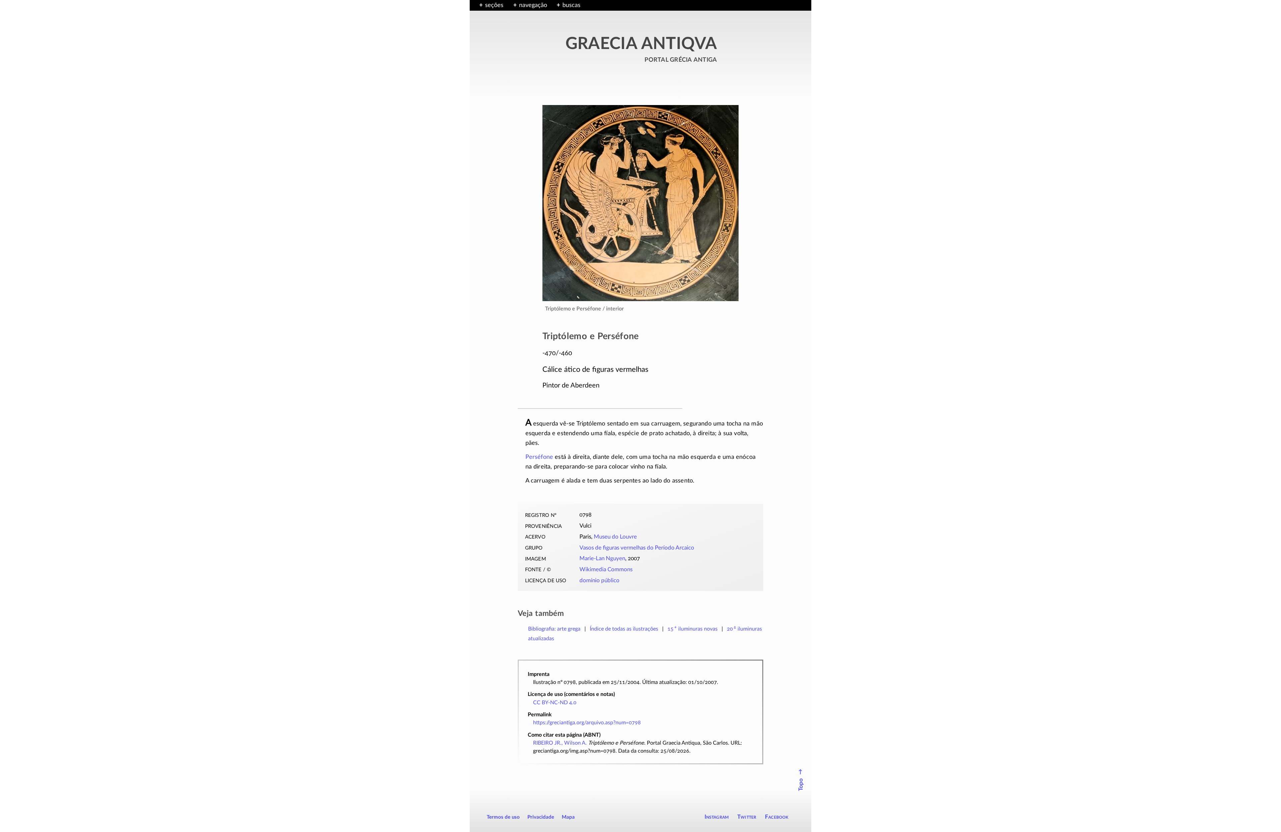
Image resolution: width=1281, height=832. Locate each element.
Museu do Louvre (615, 537)
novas (693, 629)
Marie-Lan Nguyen (602, 558)
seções (494, 5)
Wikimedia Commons (605, 569)
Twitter (746, 817)
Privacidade (540, 817)
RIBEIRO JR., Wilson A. (560, 743)
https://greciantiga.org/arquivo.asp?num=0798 (587, 722)
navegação (533, 5)
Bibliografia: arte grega (554, 629)
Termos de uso (503, 817)
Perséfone (539, 457)
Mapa (568, 817)
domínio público (599, 580)
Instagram (717, 817)
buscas (571, 5)
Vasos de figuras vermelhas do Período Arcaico (636, 548)
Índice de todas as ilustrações (624, 629)
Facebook (777, 817)
